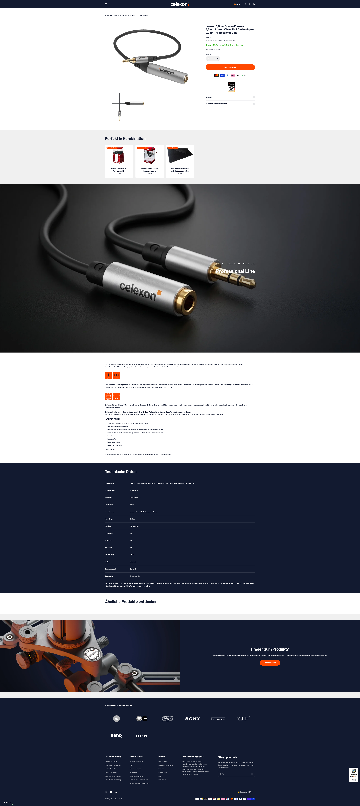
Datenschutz (162, 772)
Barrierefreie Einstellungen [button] (139, 780)
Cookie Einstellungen (137, 776)
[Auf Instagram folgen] (106, 792)
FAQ (131, 765)
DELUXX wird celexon (165, 765)
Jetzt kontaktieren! (270, 663)
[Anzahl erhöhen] (217, 58)
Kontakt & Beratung (136, 761)
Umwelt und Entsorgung (113, 780)
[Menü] (357, 769)
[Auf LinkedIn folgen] (116, 792)
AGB (159, 776)
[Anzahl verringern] (208, 58)
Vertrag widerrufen (111, 772)
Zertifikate (133, 772)
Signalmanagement (120, 15)
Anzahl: (208, 54)
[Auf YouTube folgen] (111, 792)
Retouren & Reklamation (113, 765)
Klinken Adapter (143, 15)
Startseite (108, 15)
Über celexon (162, 761)
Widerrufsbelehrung (111, 769)
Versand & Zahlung (111, 761)
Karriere (161, 769)
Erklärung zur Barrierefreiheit (139, 783)
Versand (214, 40)
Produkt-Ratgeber (136, 769)
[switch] (354, 780)
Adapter (132, 15)
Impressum (162, 780)
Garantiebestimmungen (113, 776)
